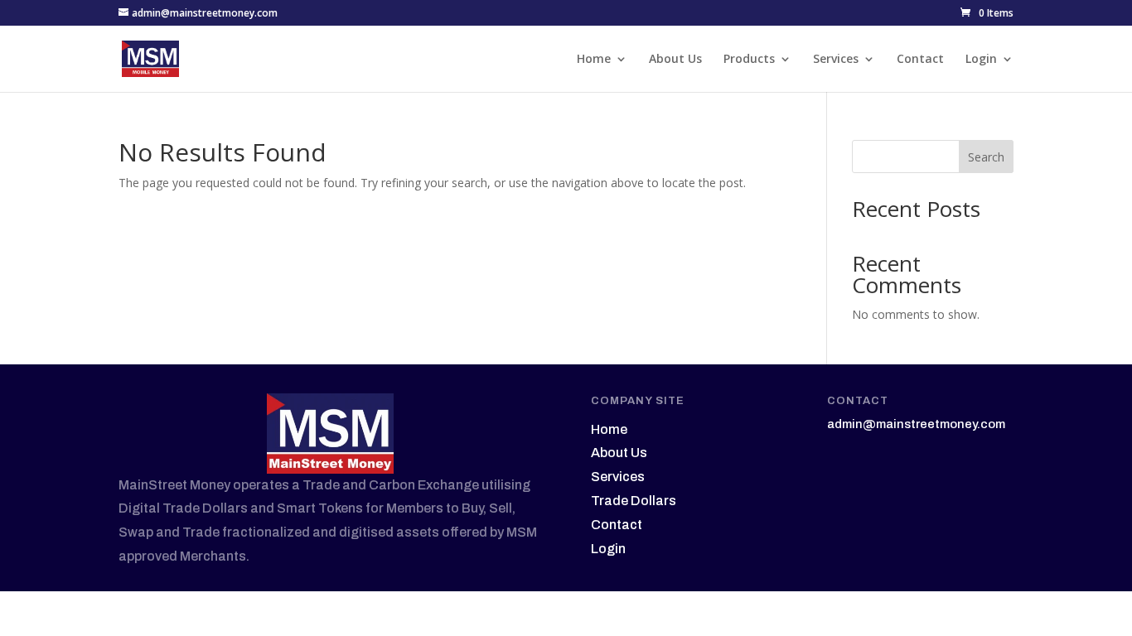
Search (986, 157)
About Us (675, 59)
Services (836, 59)
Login (981, 59)
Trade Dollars (633, 501)
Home (594, 59)
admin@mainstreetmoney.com (916, 424)
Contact (920, 59)
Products (749, 59)
